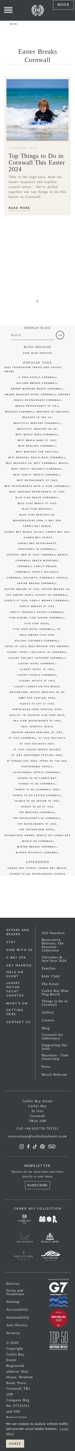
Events (59, 874)
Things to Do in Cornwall (55, 1002)
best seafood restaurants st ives (37, 491)
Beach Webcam (54, 1074)
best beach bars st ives (37, 440)
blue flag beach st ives (37, 503)
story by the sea (53, 761)
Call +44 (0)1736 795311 (37, 1128)
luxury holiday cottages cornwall (37, 658)
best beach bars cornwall (37, 434)
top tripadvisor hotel (37, 829)
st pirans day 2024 (22, 761)
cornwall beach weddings (37, 560)
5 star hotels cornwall (38, 377)
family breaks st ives (37, 606)
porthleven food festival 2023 (37, 709)
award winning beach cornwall (37, 388)
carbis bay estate (38, 537)
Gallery (48, 1012)
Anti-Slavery (17, 1325)
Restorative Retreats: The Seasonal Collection (53, 945)
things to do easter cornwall (37, 795)
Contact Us (18, 1022)
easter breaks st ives (22, 589)
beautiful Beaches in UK (37, 429)
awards (64, 394)
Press (46, 1066)
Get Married (19, 965)
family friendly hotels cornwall (37, 612)
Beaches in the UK (37, 417)
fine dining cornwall (47, 617)
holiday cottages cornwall (37, 640)
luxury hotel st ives (37, 669)
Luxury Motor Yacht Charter (15, 989)
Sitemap (13, 1301)
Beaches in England (53, 411)
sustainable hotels (36, 766)
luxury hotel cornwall (37, 663)
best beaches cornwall (37, 446)
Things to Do (20, 874)
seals (48, 726)
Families (49, 968)
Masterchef (19, 692)
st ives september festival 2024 (36, 755)
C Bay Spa (16, 957)
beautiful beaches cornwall (37, 423)
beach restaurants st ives (37, 406)
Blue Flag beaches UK (37, 514)
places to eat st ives (37, 703)
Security (13, 1333)
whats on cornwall (38, 841)
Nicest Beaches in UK (47, 692)
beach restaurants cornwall (38, 400)
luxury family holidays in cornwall (37, 652)
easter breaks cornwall (37, 583)
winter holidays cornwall (37, 852)
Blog (46, 1028)
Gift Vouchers (53, 933)
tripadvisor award (19, 835)
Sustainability (18, 1317)
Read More (19, 208)
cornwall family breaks (37, 566)
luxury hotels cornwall (37, 675)
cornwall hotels (53, 577)
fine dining (18, 617)
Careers (48, 1020)
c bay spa (53, 520)
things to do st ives (37, 806)
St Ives (56, 732)
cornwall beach (54, 554)
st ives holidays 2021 (37, 743)
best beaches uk (19, 463)
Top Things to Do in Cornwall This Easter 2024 (37, 162)
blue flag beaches (37, 509)
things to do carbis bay (37, 778)
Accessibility (17, 1309)
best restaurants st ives (37, 480)
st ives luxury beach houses (37, 749)
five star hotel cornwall (34, 629)
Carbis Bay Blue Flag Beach (55, 992)
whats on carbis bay (54, 835)
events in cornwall (52, 595)
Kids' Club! (51, 976)
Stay (11, 942)
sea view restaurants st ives (37, 720)
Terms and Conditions (15, 1292)
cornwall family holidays (37, 572)
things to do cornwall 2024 (37, 789)
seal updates (31, 726)
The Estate (50, 984)
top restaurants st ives (37, 824)
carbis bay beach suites (24, 532)
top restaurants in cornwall (37, 818)
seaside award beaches (30, 732)
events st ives (16, 600)
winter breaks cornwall (37, 846)
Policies (13, 1283)
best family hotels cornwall (37, 474)
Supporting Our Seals (55, 1046)
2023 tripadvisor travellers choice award (33, 369)
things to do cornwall (37, 783)
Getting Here (14, 1012)
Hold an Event (14, 974)
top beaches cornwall (37, 812)
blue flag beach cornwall (37, 497)
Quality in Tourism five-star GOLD (37, 715)
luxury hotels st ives (37, 680)
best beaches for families (37, 451)
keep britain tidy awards (48, 646)
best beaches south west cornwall (37, 457)
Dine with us (19, 950)
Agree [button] (15, 1443)
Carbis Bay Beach (37, 526)
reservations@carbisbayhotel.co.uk (37, 1136)
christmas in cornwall (37, 549)
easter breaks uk (56, 589)
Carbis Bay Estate (22, 868)
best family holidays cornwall (36, 469)
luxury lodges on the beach (37, 686)
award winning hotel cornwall (30, 394)
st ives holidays (52, 738)
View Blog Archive (37, 353)
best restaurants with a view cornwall (37, 486)
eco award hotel (20, 595)
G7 (59, 629)
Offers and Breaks (18, 932)
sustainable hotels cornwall (37, 772)
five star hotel (37, 623)
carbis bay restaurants (37, 543)
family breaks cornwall (49, 600)
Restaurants (42, 874)
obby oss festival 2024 (37, 698)
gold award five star (37, 635)
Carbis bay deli (58, 532)
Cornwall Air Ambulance (52, 1036)
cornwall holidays (22, 577)
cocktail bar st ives (22, 554)
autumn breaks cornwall (37, 383)
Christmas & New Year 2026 (54, 958)
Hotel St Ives (15, 646)
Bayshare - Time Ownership (55, 1057)
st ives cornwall (23, 738)
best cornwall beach (51, 463)
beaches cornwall (20, 411)
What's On (17, 1003)
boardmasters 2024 (28, 520)
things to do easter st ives (37, 801)
